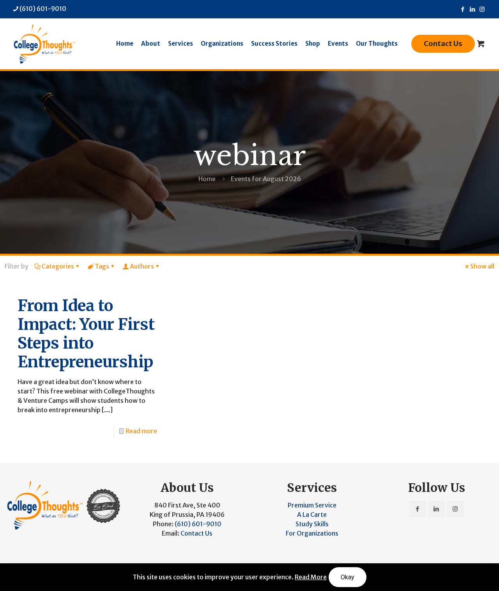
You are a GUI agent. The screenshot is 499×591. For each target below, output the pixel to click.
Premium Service (312, 505)
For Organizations (312, 533)
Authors (142, 266)
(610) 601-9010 (42, 8)
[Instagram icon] (482, 9)
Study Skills (312, 524)
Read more (141, 431)
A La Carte (312, 514)
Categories (58, 266)
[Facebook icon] (462, 9)
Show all (482, 266)
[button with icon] (417, 508)
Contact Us (443, 43)
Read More (311, 577)
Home (207, 179)
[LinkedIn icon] (472, 9)
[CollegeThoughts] (44, 43)
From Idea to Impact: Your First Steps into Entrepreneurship (86, 334)
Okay (347, 577)
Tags (102, 266)
